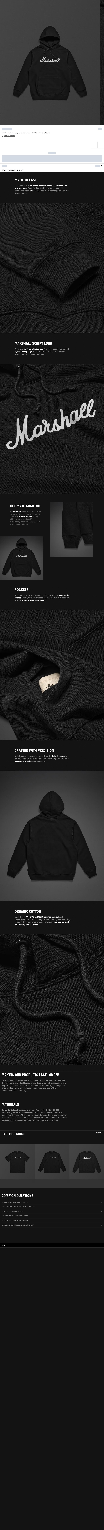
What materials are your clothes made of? (18, 1206)
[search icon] (89, 9)
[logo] (8, 8)
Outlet (94, 4)
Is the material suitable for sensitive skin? (18, 1225)
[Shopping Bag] (95, 9)
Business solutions (64, 4)
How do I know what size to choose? (15, 1202)
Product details (9, 136)
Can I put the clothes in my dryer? (15, 1216)
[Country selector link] (98, 4)
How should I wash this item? (13, 1211)
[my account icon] (92, 9)
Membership (75, 4)
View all (99, 1133)
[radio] (94, 145)
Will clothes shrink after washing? (15, 1220)
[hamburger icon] (98, 9)
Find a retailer (85, 4)
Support (83, 9)
